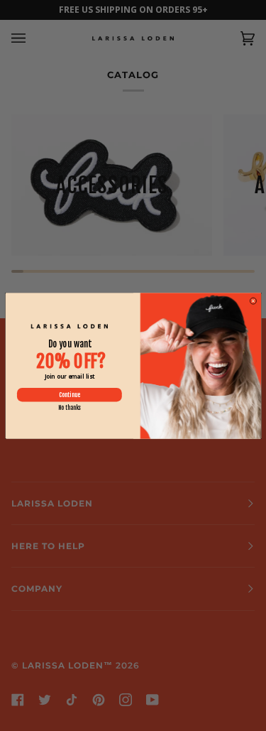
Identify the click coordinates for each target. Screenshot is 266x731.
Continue (68, 395)
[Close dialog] (252, 300)
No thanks (68, 407)
